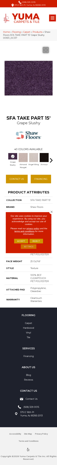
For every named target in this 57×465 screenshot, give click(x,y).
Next (51, 158)
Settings (28, 246)
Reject (36, 241)
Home (6, 32)
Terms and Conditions (28, 441)
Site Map (28, 434)
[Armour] (44, 157)
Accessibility (15, 434)
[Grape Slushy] (12, 156)
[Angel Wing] (33, 157)
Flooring (16, 32)
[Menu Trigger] (52, 18)
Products (37, 32)
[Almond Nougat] (23, 157)
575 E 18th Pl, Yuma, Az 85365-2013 (30, 5)
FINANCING (40, 179)
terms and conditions (24, 231)
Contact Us (17, 179)
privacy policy (32, 228)
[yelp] (28, 450)
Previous (6, 158)
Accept (21, 241)
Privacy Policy (41, 434)
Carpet (26, 32)
